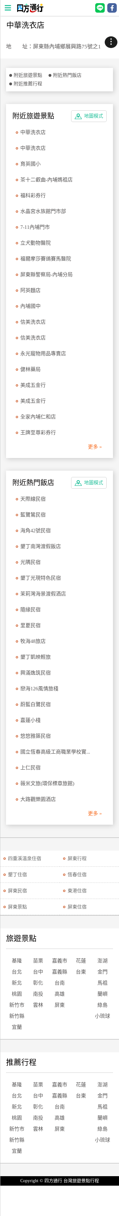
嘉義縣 (59, 972)
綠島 (102, 1005)
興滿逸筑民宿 (35, 672)
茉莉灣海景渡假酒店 (43, 593)
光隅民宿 (30, 562)
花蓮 (81, 960)
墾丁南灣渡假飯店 (40, 546)
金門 (102, 972)
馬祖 (102, 983)
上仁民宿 (30, 767)
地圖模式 (93, 116)
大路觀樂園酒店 (38, 799)
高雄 (60, 994)
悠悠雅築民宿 (35, 736)
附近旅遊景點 (28, 75)
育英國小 (30, 164)
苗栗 (38, 960)
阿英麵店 (30, 290)
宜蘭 (17, 1027)
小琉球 (102, 1016)
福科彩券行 (33, 195)
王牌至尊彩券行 (38, 432)
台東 (81, 972)
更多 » (95, 446)
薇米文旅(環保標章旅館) (47, 783)
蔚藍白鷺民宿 (35, 704)
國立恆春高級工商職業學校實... (55, 752)
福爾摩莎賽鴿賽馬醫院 (45, 258)
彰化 (38, 983)
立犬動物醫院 (35, 243)
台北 (17, 972)
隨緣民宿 (30, 609)
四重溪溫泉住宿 (24, 858)
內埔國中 (30, 306)
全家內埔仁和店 (38, 416)
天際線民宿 (33, 499)
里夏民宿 (30, 625)
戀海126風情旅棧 (39, 688)
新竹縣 (16, 1016)
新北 (17, 983)
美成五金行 (33, 385)
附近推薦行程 (28, 83)
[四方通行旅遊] (30, 11)
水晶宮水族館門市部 (43, 211)
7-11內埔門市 (35, 227)
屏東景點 (17, 906)
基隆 (17, 960)
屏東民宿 (17, 890)
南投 (38, 994)
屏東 (60, 1005)
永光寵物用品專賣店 (43, 353)
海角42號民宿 (35, 530)
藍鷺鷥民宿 (33, 514)
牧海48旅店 (33, 641)
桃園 (17, 994)
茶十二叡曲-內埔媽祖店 (46, 179)
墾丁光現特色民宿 (40, 578)
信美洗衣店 (33, 322)
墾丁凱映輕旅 (35, 657)
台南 (60, 983)
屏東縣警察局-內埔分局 (46, 274)
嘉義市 (59, 960)
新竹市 (16, 1005)
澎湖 (102, 960)
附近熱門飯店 (67, 75)
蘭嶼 (102, 994)
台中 (38, 972)
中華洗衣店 (33, 132)
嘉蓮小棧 (30, 720)
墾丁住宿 (17, 874)
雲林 (38, 1005)
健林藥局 (30, 369)
